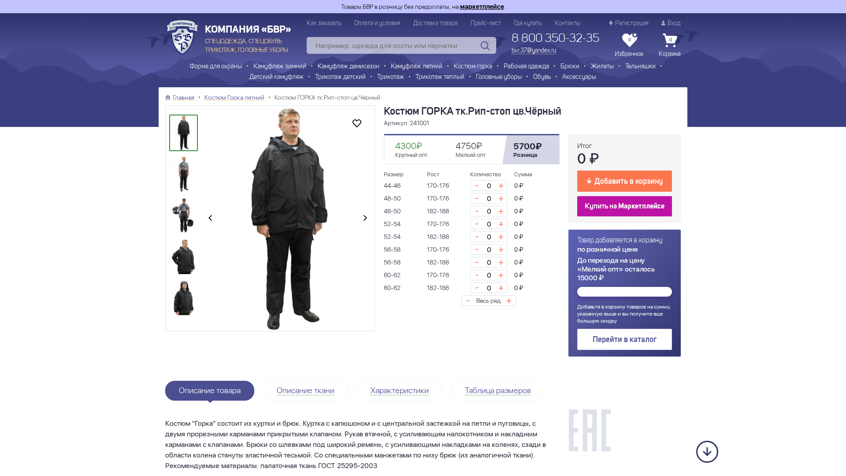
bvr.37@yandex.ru (534, 51)
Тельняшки (640, 66)
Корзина (670, 47)
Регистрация (632, 23)
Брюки (569, 66)
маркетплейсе (482, 6)
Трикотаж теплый (440, 77)
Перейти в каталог (625, 340)
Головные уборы (499, 77)
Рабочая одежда (526, 66)
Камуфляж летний (416, 66)
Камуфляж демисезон (348, 66)
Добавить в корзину (628, 182)
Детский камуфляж (276, 77)
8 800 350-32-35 (555, 38)
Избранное (629, 47)
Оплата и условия (377, 23)
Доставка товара (435, 23)
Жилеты (602, 66)
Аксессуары (579, 77)
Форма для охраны (216, 66)
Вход (674, 23)
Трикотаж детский (340, 77)
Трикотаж (390, 77)
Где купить (528, 23)
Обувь (542, 77)
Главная (183, 97)
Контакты (567, 23)
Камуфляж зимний (279, 66)
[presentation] (210, 218)
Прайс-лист (486, 23)
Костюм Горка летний (234, 97)
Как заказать (324, 23)
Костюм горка (473, 66)
